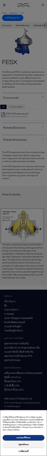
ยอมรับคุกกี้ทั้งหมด (23, 437)
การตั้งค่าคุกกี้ (24, 451)
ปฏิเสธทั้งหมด (23, 444)
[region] (23, 433)
